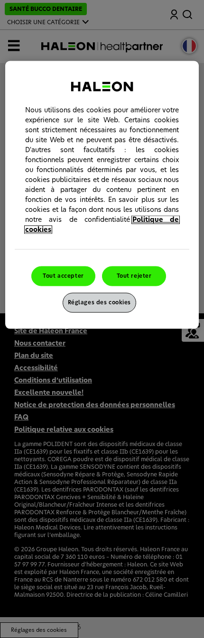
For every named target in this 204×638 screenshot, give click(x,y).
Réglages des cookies (99, 302)
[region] (102, 194)
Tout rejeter (134, 275)
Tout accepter (63, 275)
